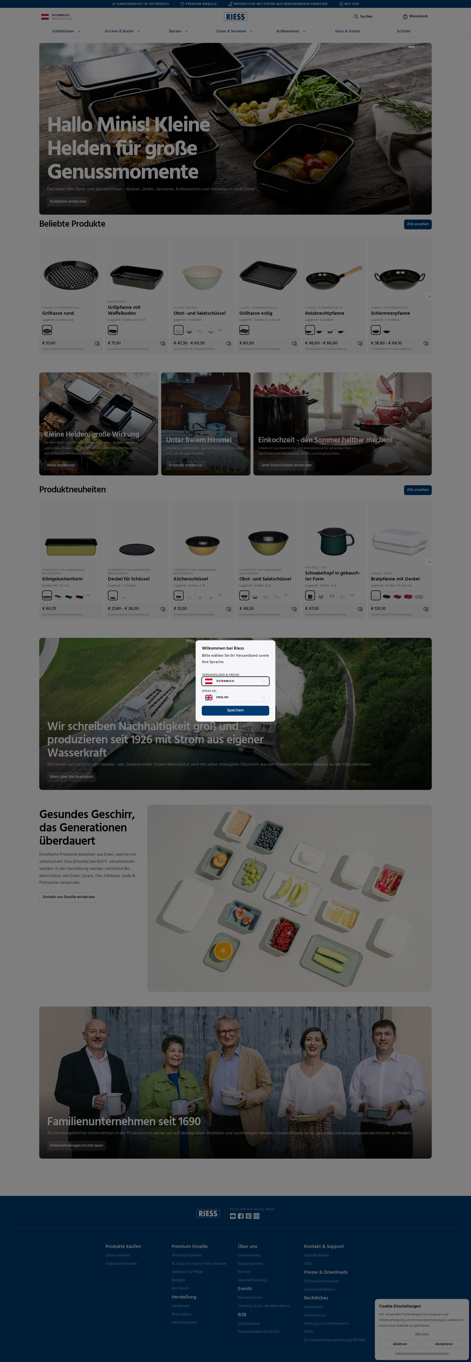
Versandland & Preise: (221, 675)
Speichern (235, 710)
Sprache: (209, 691)
